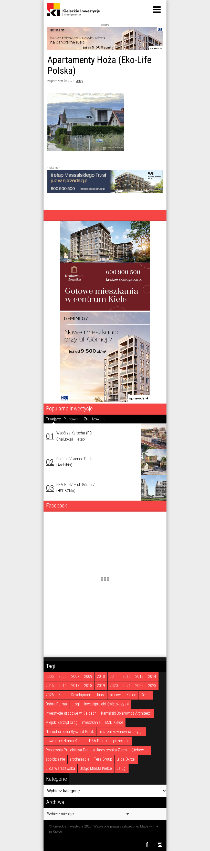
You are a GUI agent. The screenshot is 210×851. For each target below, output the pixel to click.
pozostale (121, 740)
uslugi (121, 768)
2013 (139, 676)
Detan (146, 694)
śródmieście (79, 759)
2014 (152, 676)
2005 (50, 676)
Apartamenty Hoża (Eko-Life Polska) (99, 65)
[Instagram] (159, 844)
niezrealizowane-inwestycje (121, 731)
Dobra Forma (56, 704)
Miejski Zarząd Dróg (62, 722)
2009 (88, 676)
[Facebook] (146, 844)
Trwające (53, 419)
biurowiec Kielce (123, 694)
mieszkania (91, 722)
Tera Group (103, 759)
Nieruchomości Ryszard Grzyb (70, 731)
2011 (114, 676)
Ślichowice (140, 750)
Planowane (72, 419)
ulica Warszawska (60, 768)
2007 (75, 676)
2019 (101, 685)
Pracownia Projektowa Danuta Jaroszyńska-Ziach (86, 750)
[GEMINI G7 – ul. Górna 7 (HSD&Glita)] (153, 488)
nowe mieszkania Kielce (65, 740)
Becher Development (75, 694)
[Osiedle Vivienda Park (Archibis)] (153, 462)
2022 (139, 685)
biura (101, 694)
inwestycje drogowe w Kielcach (71, 713)
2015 (50, 685)
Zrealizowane (95, 419)
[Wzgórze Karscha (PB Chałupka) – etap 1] (153, 436)
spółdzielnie (55, 759)
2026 (50, 694)
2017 (75, 685)
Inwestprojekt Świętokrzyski (106, 704)
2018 (88, 685)
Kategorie (56, 778)
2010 (101, 676)
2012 (126, 676)
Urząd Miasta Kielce (96, 768)
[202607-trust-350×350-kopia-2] (105, 309)
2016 (62, 685)
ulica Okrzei (126, 759)
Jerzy (79, 81)
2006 (62, 676)
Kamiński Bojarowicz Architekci (126, 713)
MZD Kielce (114, 722)
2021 (126, 685)
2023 (152, 685)
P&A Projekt (99, 740)
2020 (114, 685)
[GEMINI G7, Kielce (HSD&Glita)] (105, 48)
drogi (75, 704)
